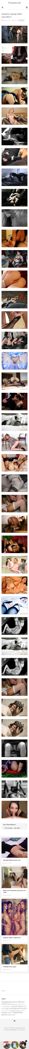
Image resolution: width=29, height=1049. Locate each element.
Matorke (16, 1008)
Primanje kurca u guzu (9, 966)
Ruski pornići (14, 1010)
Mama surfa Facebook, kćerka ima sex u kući (14, 891)
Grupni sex (8, 1008)
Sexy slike (21, 20)
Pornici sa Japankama (6, 1010)
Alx (24, 1030)
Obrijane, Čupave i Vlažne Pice (12, 937)
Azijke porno (13, 1004)
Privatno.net (14, 2)
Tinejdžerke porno (12, 1013)
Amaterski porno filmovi (13, 1002)
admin (15, 20)
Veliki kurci (11, 1015)
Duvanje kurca (8, 1006)
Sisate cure (6, 1012)
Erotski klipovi (17, 1006)
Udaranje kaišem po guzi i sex (11, 860)
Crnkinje (19, 1004)
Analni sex (6, 1004)
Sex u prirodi (21, 1010)
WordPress (14, 1030)
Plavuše (23, 1008)
